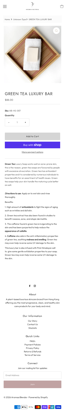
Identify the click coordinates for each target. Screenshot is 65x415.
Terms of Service (32, 355)
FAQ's (32, 341)
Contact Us (32, 324)
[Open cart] (61, 6)
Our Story (32, 321)
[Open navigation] (5, 6)
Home (7, 19)
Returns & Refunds (32, 351)
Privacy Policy (32, 348)
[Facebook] (29, 286)
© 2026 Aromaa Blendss (15, 397)
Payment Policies (32, 344)
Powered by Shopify (38, 397)
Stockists (32, 328)
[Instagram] (35, 286)
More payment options (32, 152)
